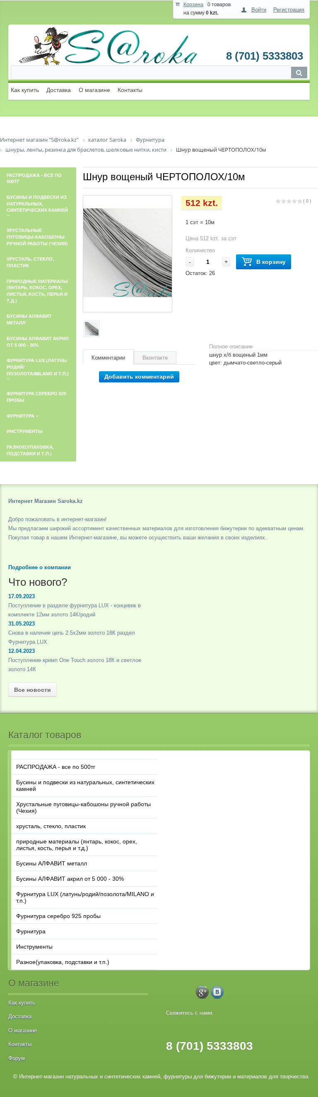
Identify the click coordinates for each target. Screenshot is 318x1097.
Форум (16, 1058)
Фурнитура (31, 931)
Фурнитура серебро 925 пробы (58, 916)
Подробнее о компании (39, 567)
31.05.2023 (21, 624)
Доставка (58, 90)
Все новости (32, 689)
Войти (258, 10)
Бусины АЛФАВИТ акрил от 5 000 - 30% (70, 878)
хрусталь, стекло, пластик (51, 826)
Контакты (130, 90)
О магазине (94, 90)
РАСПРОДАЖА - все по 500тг (55, 767)
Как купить (25, 90)
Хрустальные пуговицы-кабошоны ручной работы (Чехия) (83, 807)
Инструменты (34, 946)
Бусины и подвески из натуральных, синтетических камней (85, 785)
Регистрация (288, 10)
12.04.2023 (21, 651)
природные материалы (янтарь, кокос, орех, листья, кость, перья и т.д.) (76, 844)
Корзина (193, 4)
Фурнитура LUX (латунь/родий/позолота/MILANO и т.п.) (85, 897)
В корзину (271, 262)
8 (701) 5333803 (264, 56)
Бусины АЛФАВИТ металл (51, 863)
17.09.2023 (21, 596)
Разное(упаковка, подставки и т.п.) (62, 962)
